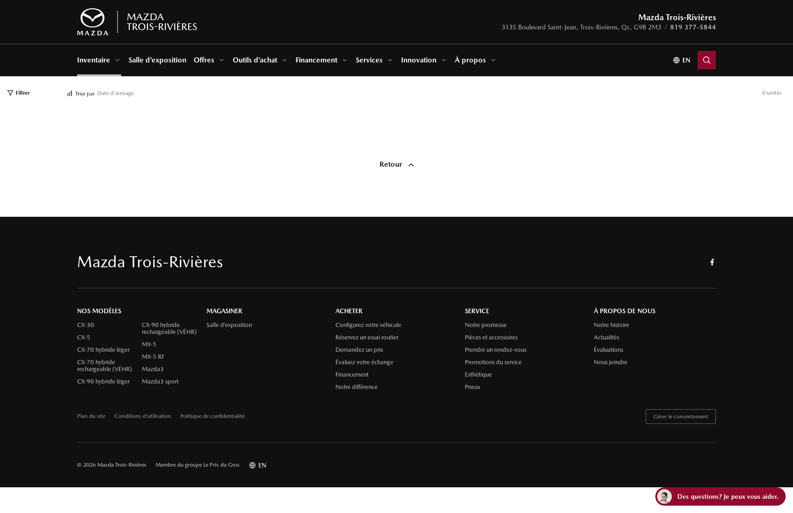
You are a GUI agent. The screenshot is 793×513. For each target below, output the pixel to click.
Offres (204, 60)
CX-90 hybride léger (103, 381)
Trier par (85, 93)
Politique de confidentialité (212, 416)
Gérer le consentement (680, 416)
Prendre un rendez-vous (495, 350)
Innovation (418, 60)
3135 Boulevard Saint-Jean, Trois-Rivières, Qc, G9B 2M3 (581, 27)
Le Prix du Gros (221, 465)
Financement (316, 60)
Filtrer (22, 93)
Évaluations (608, 350)
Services (369, 60)
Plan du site (91, 416)
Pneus (472, 387)
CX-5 (83, 337)
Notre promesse (486, 325)
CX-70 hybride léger (103, 350)
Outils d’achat (255, 60)
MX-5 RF (153, 357)
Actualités (606, 337)
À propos (470, 60)
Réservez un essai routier (366, 337)
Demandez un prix (359, 350)
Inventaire (93, 60)
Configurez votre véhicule (368, 325)
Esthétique (478, 375)
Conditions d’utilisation (142, 416)
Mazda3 (153, 369)
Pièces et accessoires (491, 337)
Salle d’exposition (157, 60)
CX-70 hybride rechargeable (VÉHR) (104, 365)
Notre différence (356, 387)
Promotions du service (493, 362)
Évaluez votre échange (364, 362)
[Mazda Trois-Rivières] (137, 22)
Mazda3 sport (160, 381)
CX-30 (85, 325)
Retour (392, 164)
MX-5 (149, 344)
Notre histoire (611, 325)
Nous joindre (610, 362)
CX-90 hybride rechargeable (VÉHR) (169, 328)
